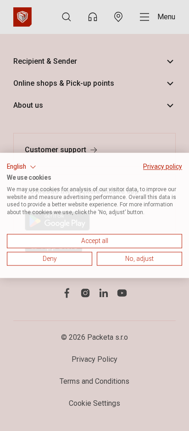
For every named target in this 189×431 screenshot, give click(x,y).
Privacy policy (162, 166)
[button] (21, 166)
